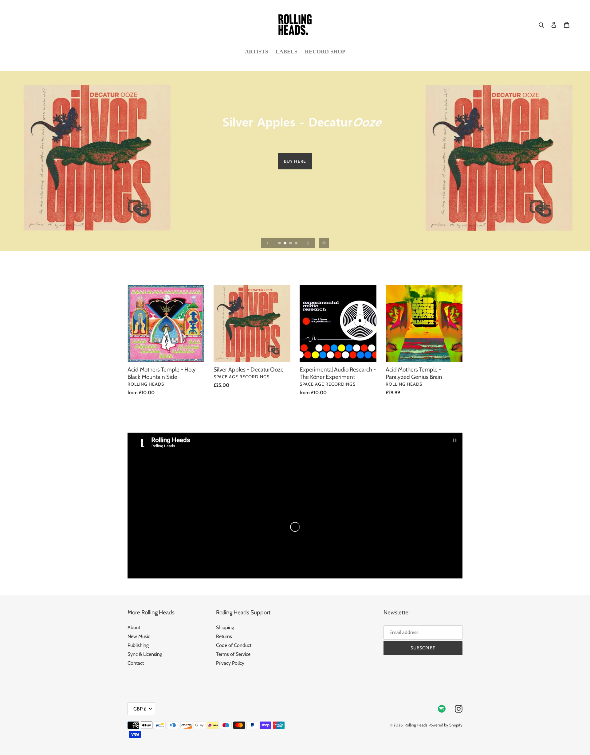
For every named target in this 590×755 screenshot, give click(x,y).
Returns (224, 636)
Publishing (138, 645)
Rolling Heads (415, 724)
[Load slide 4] (296, 243)
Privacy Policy (230, 663)
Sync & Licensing (145, 654)
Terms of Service (233, 654)
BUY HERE (295, 161)
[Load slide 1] (280, 243)
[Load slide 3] (291, 243)
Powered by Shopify (445, 724)
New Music (139, 636)
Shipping (225, 627)
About (134, 627)
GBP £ (139, 709)
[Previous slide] (267, 243)
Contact (136, 663)
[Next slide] (308, 243)
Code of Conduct (233, 645)
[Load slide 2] (285, 243)
